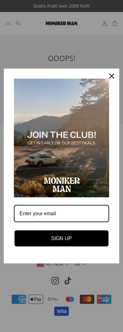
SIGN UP (61, 238)
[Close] (111, 76)
